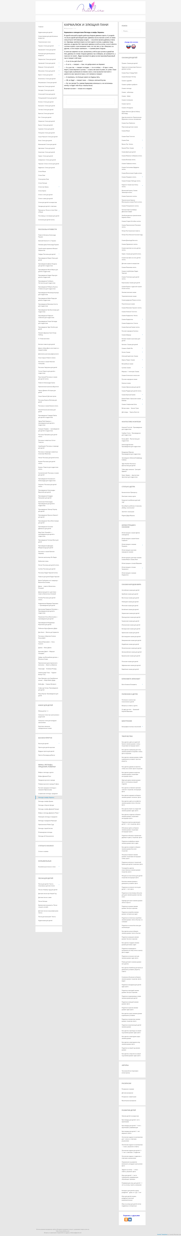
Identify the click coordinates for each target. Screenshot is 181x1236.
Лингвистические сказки (129, 292)
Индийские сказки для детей (130, 644)
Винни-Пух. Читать (127, 144)
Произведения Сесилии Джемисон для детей (45, 527)
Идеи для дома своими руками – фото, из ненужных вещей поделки (132, 782)
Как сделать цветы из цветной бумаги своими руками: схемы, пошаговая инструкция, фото (131, 744)
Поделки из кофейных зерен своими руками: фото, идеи (130, 842)
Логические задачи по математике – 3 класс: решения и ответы (132, 1145)
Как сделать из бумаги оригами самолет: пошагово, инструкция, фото (131, 789)
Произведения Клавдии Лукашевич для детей (45, 497)
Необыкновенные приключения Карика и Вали (131, 216)
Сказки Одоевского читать (130, 244)
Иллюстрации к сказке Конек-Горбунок (131, 539)
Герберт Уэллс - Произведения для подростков (131, 434)
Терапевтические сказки (129, 296)
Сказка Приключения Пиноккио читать (131, 226)
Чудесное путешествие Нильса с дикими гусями (132, 68)
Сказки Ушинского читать (129, 196)
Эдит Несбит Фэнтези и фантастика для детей (129, 464)
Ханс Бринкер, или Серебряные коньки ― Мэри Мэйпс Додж (48, 679)
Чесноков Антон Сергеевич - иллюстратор (130, 1072)
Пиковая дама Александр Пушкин (48, 244)
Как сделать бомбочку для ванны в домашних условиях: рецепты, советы (132, 969)
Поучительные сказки (128, 304)
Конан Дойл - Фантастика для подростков (131, 439)
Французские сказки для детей (131, 617)
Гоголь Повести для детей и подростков (46, 372)
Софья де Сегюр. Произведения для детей (48, 689)
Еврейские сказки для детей (130, 669)
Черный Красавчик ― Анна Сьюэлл (46, 642)
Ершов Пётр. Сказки (128, 148)
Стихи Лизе (41, 175)
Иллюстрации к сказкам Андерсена (129, 574)
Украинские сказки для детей (130, 613)
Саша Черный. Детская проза (47, 396)
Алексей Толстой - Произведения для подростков (132, 428)
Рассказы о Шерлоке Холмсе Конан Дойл (47, 637)
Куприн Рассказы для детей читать (46, 462)
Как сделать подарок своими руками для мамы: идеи (130, 943)
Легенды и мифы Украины (46, 797)
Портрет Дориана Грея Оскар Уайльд (47, 333)
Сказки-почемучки (127, 100)
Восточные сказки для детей (130, 598)
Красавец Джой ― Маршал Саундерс (46, 652)
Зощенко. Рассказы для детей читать (47, 485)
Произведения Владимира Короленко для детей (46, 623)
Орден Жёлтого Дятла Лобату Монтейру (131, 112)
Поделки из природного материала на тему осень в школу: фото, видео (132, 950)
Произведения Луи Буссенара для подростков (48, 310)
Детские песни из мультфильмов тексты (48, 912)
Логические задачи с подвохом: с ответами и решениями (132, 1157)
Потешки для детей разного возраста (46, 54)
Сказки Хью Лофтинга (128, 123)
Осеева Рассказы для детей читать (46, 598)
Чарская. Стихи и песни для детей (48, 163)
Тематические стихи (44, 42)
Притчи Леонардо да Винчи (46, 755)
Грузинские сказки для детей (130, 621)
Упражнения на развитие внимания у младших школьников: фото (132, 1164)
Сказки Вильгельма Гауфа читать (132, 173)
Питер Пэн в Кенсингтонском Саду (132, 234)
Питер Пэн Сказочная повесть (131, 231)
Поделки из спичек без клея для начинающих (131, 926)
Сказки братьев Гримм (128, 394)
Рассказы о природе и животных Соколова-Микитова (48, 452)
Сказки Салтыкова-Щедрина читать (130, 168)
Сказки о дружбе (127, 80)
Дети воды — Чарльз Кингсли (130, 412)
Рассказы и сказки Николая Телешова (46, 362)
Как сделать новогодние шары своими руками (131, 1037)
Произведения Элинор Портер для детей (47, 510)
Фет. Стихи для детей (44, 117)
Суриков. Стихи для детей (46, 129)
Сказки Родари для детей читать (131, 391)
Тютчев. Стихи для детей (45, 109)
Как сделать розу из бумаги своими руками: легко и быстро (131, 932)
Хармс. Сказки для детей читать (131, 254)
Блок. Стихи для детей (45, 140)
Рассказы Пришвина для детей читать (47, 435)
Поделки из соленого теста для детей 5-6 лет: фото (131, 888)
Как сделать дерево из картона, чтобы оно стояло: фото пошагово (132, 767)
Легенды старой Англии (45, 828)
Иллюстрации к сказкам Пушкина (129, 545)
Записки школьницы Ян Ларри (47, 557)
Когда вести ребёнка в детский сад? (131, 501)
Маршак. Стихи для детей (46, 67)
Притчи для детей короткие (46, 747)
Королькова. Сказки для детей (131, 282)
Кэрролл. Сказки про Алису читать (130, 185)
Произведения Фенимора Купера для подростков (48, 293)
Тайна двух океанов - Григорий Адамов (131, 470)
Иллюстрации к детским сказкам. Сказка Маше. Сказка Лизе (132, 558)
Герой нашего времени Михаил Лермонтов (48, 249)
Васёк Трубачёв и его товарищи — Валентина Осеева (48, 581)
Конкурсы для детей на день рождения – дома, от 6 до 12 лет (131, 1191)
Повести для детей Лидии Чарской (48, 576)
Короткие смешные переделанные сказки (45, 727)
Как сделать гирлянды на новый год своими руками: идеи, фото (131, 1031)
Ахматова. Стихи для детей (46, 152)
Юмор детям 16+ (43, 711)
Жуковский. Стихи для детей (47, 49)
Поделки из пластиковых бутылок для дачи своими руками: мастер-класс (132, 894)
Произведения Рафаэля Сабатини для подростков (46, 316)
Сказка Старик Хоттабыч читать (131, 221)
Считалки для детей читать (46, 219)
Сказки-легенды (127, 88)
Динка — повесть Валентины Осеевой (47, 587)
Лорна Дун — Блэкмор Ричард (47, 668)
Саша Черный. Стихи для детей (48, 136)
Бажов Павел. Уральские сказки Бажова (131, 399)
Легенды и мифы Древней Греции (48, 809)
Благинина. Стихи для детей (47, 78)
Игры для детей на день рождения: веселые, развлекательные (129, 1198)
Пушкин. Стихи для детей (46, 46)
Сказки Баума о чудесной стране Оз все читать (132, 287)
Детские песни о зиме (44, 897)
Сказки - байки (126, 96)
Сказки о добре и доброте (129, 84)
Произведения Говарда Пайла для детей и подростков (47, 416)
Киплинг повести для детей (46, 344)
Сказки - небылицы (127, 92)
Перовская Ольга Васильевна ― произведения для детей (48, 618)
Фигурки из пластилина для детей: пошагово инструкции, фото (132, 876)
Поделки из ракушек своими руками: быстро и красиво (130, 938)
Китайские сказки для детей (130, 609)
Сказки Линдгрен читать (129, 177)
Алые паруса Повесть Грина (46, 358)
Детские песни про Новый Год (47, 893)
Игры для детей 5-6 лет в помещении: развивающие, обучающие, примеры (130, 1177)
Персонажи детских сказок (130, 127)
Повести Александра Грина (46, 382)
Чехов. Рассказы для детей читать (48, 457)
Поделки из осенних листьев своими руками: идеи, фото (130, 957)
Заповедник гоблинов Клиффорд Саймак (132, 459)
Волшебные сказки (127, 364)
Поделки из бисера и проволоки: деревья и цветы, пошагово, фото (132, 836)
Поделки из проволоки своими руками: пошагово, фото (131, 1020)
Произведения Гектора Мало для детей (48, 541)
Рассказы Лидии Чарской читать (48, 572)
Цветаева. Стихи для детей (46, 148)
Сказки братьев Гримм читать (131, 327)
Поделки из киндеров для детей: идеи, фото (131, 985)
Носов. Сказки (126, 352)
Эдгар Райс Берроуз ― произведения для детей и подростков (46, 423)
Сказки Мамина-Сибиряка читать (132, 156)
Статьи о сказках (43, 851)
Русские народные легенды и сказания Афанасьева (47, 788)
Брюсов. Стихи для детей (46, 113)
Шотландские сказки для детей (131, 636)
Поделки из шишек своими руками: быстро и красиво (130, 907)
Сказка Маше (126, 131)
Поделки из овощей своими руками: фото (130, 1003)
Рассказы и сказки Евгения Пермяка (46, 552)
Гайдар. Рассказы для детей (46, 254)
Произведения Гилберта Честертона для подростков (46, 282)
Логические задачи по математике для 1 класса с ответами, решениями (132, 1139)
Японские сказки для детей (130, 605)
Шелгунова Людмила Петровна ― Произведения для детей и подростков (48, 611)
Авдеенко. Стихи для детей (46, 167)
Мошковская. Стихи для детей (47, 82)
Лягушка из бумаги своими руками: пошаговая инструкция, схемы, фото (131, 856)
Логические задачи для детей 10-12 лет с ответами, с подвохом (132, 1151)
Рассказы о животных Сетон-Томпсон (47, 441)
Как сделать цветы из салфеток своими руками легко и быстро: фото (131, 803)
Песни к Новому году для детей (47, 889)
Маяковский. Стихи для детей (47, 144)
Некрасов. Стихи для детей (46, 121)
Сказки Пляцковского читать (130, 206)
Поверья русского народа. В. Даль (48, 784)
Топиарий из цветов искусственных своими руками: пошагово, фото (131, 870)
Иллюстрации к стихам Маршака (132, 563)
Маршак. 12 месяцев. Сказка (130, 371)
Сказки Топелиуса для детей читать (130, 278)
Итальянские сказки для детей (131, 625)
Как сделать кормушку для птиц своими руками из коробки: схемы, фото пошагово (132, 751)
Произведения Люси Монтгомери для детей (48, 522)
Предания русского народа (46, 780)
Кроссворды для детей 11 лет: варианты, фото (131, 1132)
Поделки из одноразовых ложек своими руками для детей (131, 997)
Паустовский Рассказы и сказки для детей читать (47, 378)
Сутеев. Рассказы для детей (46, 569)
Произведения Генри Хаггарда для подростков (47, 322)
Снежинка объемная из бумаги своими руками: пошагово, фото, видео (132, 979)
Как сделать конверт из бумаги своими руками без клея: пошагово (131, 849)
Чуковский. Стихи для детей (46, 63)
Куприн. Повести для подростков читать (48, 468)
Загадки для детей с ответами (47, 206)
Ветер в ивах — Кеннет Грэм (130, 408)
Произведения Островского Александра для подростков (46, 479)
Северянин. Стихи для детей (47, 160)
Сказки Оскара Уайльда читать (131, 181)
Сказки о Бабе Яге (127, 348)
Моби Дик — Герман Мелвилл (47, 684)
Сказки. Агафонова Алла (129, 404)
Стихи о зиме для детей (45, 198)
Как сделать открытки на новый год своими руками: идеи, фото (131, 1054)
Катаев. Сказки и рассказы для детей (131, 339)
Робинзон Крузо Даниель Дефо (47, 628)
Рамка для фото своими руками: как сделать (131, 963)
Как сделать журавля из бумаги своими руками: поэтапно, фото (131, 796)
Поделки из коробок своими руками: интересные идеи (130, 913)
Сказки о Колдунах (127, 107)
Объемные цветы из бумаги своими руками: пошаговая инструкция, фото (130, 829)
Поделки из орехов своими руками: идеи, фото (130, 1008)
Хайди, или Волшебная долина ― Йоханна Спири (48, 658)
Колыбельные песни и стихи (47, 867)
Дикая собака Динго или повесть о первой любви (48, 349)
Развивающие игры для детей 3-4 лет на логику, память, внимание (132, 1184)
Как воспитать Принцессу (129, 492)
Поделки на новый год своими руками (131, 1049)
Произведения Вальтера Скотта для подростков (48, 305)
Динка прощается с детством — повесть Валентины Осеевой (47, 593)
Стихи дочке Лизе (43, 179)
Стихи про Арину (43, 187)
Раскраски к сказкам (128, 1089)
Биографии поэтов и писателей (131, 726)
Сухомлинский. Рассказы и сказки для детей (48, 474)
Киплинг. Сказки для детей (130, 344)
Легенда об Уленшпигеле (46, 836)
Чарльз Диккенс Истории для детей (47, 391)
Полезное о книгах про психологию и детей (129, 700)
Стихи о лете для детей (45, 194)
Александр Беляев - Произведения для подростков (131, 445)
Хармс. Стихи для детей (45, 156)
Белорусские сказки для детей (131, 629)
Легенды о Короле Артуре (46, 805)
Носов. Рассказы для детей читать (48, 565)
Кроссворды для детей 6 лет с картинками (131, 1120)
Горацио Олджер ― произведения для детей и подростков (48, 429)
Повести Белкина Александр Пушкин (47, 236)
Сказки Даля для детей (129, 152)
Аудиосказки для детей (45, 32)
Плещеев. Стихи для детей (46, 133)
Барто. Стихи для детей (45, 75)
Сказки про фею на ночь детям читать (131, 258)
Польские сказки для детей (130, 661)
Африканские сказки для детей (131, 665)
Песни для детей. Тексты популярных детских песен (46, 885)
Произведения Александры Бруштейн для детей (46, 491)
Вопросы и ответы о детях (130, 705)
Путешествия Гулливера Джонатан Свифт (129, 210)
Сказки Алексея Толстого (129, 311)
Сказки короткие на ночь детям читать (131, 249)
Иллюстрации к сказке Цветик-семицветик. (131, 533)
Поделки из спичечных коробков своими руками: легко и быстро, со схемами (132, 919)
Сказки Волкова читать (128, 159)
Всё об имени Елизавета (129, 684)
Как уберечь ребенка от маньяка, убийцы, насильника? (132, 507)
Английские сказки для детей (130, 590)
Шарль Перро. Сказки (128, 360)
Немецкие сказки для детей (130, 601)
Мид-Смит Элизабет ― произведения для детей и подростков (46, 534)
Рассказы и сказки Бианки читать (48, 406)
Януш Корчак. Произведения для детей (48, 694)
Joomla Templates (162, 1234)
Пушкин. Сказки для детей (130, 63)
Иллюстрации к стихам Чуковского (129, 568)
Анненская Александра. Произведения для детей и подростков (46, 503)
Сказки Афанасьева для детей (131, 387)
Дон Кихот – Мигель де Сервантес (48, 632)
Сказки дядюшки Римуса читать (131, 300)
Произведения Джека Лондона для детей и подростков (47, 264)
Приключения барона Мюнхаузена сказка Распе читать (132, 201)
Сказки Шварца (126, 335)
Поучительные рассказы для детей (47, 410)
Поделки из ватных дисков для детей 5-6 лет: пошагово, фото (131, 823)
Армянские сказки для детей (130, 632)
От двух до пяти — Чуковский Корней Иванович (130, 710)
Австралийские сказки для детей (132, 652)
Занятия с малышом (128, 511)
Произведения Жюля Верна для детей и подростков (48, 270)
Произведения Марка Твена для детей (48, 259)
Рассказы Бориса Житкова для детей (47, 401)
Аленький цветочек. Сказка (130, 356)
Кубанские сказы (43, 561)
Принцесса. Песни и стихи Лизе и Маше (47, 211)
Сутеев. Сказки (126, 367)
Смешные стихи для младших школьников (47, 721)
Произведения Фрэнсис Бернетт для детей (48, 516)
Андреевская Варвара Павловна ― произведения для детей (48, 604)
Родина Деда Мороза (128, 515)
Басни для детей (43, 743)
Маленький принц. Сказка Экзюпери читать (129, 191)
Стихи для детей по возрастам (47, 202)
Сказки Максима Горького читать (132, 308)
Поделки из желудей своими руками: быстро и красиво (130, 991)
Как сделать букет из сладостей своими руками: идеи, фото (131, 809)
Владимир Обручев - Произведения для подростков (131, 453)
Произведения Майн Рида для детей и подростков (47, 299)
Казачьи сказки (126, 383)
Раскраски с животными (129, 1096)
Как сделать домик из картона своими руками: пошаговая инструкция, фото (131, 774)
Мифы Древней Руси (44, 776)
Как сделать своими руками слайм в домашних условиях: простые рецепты (132, 759)
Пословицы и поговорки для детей (48, 216)
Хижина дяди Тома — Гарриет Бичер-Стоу (47, 673)
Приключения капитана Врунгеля (48, 386)
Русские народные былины (130, 331)
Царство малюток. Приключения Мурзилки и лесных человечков (132, 118)
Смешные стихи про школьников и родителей (48, 715)
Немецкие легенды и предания (47, 817)
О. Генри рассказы (43, 338)
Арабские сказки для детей (130, 594)
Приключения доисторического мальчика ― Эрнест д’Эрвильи (47, 664)
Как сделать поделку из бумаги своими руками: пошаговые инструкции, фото (131, 816)
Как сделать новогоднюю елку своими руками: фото (131, 1043)
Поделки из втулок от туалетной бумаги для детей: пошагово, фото (132, 863)
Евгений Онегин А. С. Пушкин (47, 240)
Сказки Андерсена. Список (130, 323)
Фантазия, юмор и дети (129, 496)
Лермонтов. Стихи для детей (47, 59)
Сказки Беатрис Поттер (129, 77)
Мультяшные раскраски (129, 1100)
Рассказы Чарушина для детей (47, 367)
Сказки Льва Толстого (128, 136)
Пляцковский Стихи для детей (47, 98)
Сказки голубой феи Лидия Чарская (130, 272)
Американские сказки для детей (131, 640)
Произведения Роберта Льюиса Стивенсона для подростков (48, 287)
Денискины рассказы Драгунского (48, 354)
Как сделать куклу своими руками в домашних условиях (132, 1014)
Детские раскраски (127, 1093)
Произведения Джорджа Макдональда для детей (45, 546)
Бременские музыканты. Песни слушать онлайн (47, 906)
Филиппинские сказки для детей (131, 648)
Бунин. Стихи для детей (45, 125)
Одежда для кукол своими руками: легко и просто (132, 901)
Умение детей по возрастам (130, 1116)
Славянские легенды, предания (48, 793)
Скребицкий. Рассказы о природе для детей (48, 447)
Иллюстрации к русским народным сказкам (129, 551)
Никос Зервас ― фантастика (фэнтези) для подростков (130, 476)
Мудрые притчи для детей (46, 751)
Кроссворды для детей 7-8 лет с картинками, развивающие (131, 1126)
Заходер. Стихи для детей (46, 90)
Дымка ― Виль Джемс (45, 647)
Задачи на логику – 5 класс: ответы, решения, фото (130, 1170)
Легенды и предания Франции (47, 820)
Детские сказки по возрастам (130, 263)
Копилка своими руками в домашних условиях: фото (130, 882)
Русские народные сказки (129, 379)
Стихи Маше (42, 171)
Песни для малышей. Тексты (47, 916)
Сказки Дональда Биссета (129, 240)
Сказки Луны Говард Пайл (129, 73)
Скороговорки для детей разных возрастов (48, 37)
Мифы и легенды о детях (46, 772)
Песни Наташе (42, 901)
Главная (40, 26)
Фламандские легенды (45, 832)
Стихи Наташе (42, 183)
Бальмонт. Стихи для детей (46, 105)
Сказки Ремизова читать (129, 267)
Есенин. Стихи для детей (45, 102)
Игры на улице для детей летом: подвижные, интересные (131, 1205)
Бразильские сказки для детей (131, 656)
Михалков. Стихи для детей (46, 71)
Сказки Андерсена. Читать (130, 315)
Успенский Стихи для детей (46, 94)
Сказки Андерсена (127, 319)
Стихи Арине (42, 191)
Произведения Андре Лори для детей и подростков (47, 276)
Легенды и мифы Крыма (45, 801)
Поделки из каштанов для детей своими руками (131, 1026)
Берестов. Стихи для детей (46, 86)
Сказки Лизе (125, 140)
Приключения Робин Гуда (46, 824)
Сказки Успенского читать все (131, 375)
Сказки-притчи (126, 104)
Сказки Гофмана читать (129, 163)
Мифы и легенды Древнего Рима (48, 813)
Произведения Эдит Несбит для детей (48, 328)
